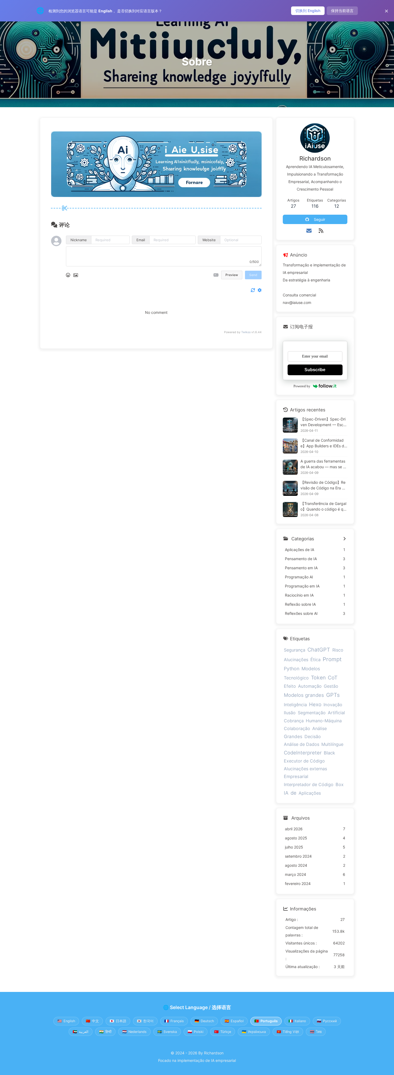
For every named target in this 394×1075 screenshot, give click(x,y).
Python (291, 668)
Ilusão (290, 712)
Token (318, 677)
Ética (315, 659)
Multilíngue (332, 744)
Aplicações (310, 793)
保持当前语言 (342, 10)
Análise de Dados (301, 744)
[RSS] (321, 231)
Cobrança (294, 720)
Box (340, 784)
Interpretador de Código (308, 784)
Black (329, 753)
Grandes (293, 736)
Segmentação (312, 712)
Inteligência (295, 704)
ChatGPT (318, 649)
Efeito (290, 686)
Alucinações (296, 659)
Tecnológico (296, 677)
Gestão (331, 686)
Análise (319, 728)
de (293, 793)
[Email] (309, 231)
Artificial (336, 712)
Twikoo (246, 332)
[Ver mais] (344, 539)
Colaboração (297, 728)
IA (286, 793)
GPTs (333, 695)
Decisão (312, 736)
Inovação (333, 704)
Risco (337, 650)
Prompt (332, 659)
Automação (310, 686)
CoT (332, 678)
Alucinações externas (305, 768)
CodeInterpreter (303, 753)
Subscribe (314, 369)
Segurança (294, 650)
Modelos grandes (304, 695)
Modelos (311, 668)
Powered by (301, 386)
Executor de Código (304, 761)
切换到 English (307, 10)
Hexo (315, 704)
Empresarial (296, 776)
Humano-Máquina (324, 720)
